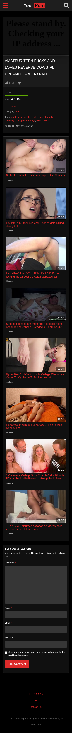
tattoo (39, 120)
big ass (23, 117)
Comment (10, 562)
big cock (32, 117)
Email (8, 623)
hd (19, 120)
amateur (15, 117)
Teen (17, 111)
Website (9, 637)
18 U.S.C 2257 (36, 694)
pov (23, 120)
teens (46, 120)
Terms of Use (36, 707)
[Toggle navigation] (5, 5)
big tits (41, 117)
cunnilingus (10, 120)
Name (8, 608)
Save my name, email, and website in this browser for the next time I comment (36, 654)
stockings (30, 120)
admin (14, 106)
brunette (49, 117)
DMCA (36, 700)
